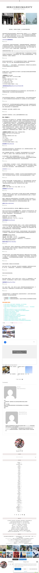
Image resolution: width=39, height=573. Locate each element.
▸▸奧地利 (19, 467)
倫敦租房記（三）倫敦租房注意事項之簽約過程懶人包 (21, 542)
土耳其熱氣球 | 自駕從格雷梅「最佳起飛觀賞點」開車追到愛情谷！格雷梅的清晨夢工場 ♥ (19, 520)
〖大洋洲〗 (18, 486)
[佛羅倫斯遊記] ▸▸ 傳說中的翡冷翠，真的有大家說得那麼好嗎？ (15, 315)
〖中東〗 (19, 463)
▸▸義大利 (19, 482)
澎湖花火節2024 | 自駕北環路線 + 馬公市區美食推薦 (19, 524)
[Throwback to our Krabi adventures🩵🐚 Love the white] (3, 548)
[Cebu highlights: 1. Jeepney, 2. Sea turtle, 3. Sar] (16, 548)
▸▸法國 (19, 492)
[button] (37, 561)
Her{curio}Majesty (19, 7)
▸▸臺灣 (19, 472)
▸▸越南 (19, 474)
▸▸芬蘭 (19, 479)
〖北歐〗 (19, 475)
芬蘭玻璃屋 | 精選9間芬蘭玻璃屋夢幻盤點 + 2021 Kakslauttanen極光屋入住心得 (19, 531)
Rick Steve (9, 64)
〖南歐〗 (19, 480)
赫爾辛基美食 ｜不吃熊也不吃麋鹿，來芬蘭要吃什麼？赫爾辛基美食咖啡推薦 (19, 530)
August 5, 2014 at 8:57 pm (23, 413)
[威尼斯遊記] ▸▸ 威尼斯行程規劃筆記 (10, 312)
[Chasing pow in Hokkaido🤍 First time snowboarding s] (36, 548)
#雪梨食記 (18, 511)
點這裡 (20, 232)
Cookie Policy (25, 571)
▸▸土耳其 (19, 490)
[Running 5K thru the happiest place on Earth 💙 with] (3, 555)
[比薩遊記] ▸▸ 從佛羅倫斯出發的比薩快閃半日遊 (12, 316)
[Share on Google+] (19, 379)
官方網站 (6, 239)
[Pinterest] (21, 379)
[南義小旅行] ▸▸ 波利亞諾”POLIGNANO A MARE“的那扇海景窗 (14, 309)
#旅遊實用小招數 (19, 500)
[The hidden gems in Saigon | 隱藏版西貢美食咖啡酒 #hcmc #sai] (36, 555)
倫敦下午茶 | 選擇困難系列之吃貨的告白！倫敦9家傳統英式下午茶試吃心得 (23, 538)
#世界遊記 (18, 462)
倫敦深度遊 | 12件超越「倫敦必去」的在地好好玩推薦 (19, 526)
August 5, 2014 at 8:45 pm (21, 388)
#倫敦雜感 (19, 499)
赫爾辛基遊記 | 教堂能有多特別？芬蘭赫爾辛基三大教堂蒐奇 (19, 529)
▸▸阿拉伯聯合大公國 (19, 464)
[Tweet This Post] (18, 379)
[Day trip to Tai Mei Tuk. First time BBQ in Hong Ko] (10, 555)
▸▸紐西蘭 (19, 488)
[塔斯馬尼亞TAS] (19, 506)
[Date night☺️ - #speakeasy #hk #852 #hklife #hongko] (16, 555)
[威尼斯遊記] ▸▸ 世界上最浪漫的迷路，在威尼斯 (12, 314)
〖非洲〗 (19, 496)
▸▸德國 (19, 468)
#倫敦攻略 (18, 498)
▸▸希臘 (19, 481)
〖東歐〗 (19, 489)
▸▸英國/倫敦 (18, 493)
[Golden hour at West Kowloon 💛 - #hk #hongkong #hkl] (23, 555)
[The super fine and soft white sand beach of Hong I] (10, 548)
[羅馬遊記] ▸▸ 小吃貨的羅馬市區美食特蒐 (11, 317)
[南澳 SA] (19, 505)
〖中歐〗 (19, 465)
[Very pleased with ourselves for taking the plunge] (23, 548)
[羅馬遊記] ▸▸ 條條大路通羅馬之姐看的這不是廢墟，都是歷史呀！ (15, 319)
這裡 (22, 71)
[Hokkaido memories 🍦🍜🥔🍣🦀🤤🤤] (29, 548)
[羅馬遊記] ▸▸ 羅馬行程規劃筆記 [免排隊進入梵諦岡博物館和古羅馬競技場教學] (17, 320)
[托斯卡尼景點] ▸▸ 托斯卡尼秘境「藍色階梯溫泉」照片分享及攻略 (15, 304)
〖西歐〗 (19, 491)
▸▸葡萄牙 (19, 483)
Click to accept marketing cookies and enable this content (19, 352)
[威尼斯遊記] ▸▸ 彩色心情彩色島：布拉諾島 (11, 311)
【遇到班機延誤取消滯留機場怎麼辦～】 (9, 536)
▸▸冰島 (19, 476)
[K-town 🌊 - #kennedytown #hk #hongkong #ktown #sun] (29, 555)
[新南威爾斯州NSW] (19, 507)
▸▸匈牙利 (19, 466)
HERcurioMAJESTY (22, 412)
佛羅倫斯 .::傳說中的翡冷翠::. (21, 374)
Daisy (8, 539)
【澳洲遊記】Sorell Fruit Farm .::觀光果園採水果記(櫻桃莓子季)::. (23, 543)
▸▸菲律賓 (19, 473)
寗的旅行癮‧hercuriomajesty (17, 322)
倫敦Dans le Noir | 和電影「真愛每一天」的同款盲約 (19, 525)
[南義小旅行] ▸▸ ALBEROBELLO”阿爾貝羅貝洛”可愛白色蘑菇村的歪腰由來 (16, 310)
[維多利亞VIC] (19, 510)
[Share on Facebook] (16, 379)
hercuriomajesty (7, 322)
